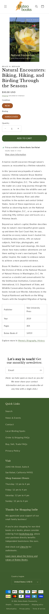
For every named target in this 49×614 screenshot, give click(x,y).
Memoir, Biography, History (31, 340)
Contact (9, 424)
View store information (15, 154)
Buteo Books (23, 601)
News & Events (13, 417)
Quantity (5, 123)
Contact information (21, 604)
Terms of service (39, 609)
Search (9, 411)
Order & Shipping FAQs (17, 437)
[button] (5, 6)
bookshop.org (26, 534)
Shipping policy (37, 604)
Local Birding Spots (15, 431)
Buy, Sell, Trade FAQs (16, 444)
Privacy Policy (12, 450)
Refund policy (11, 609)
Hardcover (11, 117)
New (7, 106)
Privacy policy (24, 609)
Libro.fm (24, 546)
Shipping (5, 95)
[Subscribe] (40, 370)
